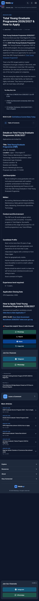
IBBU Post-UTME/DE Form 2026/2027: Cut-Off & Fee (20, 95)
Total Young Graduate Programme (14, 146)
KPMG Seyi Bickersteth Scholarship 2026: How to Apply (20, 101)
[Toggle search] (27, 3)
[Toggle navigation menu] (36, 3)
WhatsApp (20, 365)
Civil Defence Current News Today (23, 117)
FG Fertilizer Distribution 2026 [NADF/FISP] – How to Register (20, 108)
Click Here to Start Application (14, 313)
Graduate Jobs (9, 7)
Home (2, 7)
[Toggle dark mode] (31, 3)
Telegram (21, 359)
